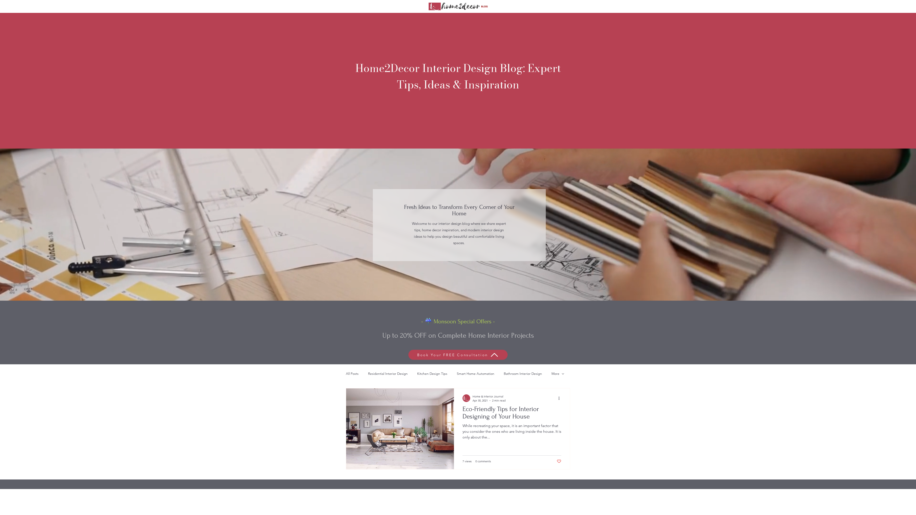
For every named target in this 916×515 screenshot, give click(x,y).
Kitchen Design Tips (432, 373)
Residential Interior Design (388, 373)
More (555, 373)
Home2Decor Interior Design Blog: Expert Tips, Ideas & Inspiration (458, 76)
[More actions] (560, 398)
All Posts (352, 373)
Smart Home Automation (475, 373)
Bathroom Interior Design (523, 373)
